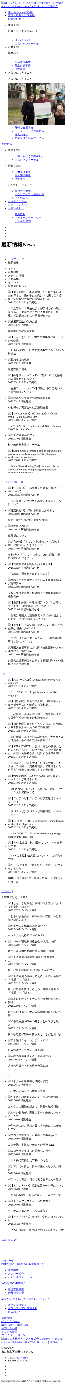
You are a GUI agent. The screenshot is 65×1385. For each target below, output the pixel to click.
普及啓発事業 (23, 65)
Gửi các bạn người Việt (20, 12)
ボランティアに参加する (29, 131)
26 (15, 1239)
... (4, 482)
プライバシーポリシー (28, 217)
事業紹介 (20, 1283)
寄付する (6, 144)
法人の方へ (21, 134)
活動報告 (20, 69)
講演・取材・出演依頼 (21, 15)
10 (15, 482)
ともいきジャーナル (27, 43)
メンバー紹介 (23, 40)
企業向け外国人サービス (29, 138)
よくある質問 (23, 221)
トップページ (16, 259)
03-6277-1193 (20, 1357)
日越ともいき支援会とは (29, 156)
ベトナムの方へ (17, 201)
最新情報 (20, 214)
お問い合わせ (16, 18)
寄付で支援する (24, 127)
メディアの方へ (17, 204)
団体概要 (13, 1270)
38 (21, 482)
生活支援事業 (23, 62)
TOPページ (7, 1260)
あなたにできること (38, 1298)
